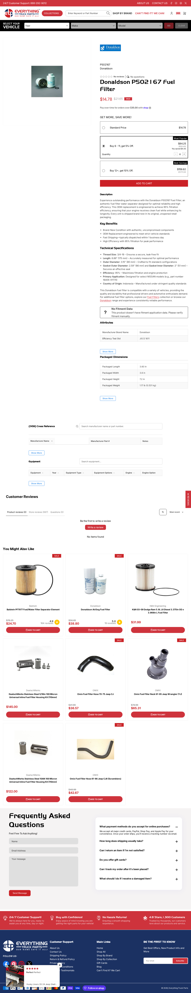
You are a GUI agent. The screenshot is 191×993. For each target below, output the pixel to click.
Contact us (159, 3)
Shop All (101, 951)
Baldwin (33, 606)
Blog (99, 966)
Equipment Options (103, 473)
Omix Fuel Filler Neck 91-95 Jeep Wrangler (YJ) (158, 694)
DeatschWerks (33, 690)
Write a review (95, 527)
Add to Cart (34, 630)
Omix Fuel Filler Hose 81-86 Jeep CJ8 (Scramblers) (95, 778)
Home (100, 948)
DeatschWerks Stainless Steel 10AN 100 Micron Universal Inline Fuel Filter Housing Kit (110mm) (33, 780)
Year (54, 473)
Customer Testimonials (62, 970)
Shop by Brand (122, 13)
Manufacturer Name (39, 441)
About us (143, 3)
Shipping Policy (58, 955)
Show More (108, 351)
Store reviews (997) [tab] (38, 512)
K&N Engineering (158, 606)
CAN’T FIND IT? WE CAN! (149, 13)
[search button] (108, 13)
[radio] (144, 128)
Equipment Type (74, 473)
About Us (55, 948)
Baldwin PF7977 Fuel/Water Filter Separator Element (33, 609)
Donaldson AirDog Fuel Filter (95, 609)
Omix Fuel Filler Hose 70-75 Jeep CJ (95, 694)
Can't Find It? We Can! (108, 970)
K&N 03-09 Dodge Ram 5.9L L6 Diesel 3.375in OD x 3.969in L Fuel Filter (158, 611)
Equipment (36, 473)
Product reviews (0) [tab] (16, 512)
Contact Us (56, 951)
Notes (145, 441)
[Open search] (163, 512)
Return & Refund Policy (62, 959)
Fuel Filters (153, 297)
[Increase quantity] (184, 154)
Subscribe (180, 961)
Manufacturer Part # (100, 441)
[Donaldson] (110, 47)
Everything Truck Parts (178, 988)
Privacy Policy (57, 963)
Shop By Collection (107, 959)
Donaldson (105, 300)
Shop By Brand (104, 955)
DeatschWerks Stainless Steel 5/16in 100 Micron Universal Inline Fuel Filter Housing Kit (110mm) (33, 695)
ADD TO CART (144, 183)
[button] (178, 13)
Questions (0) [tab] (57, 512)
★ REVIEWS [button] (188, 499)
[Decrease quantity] (176, 154)
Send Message (20, 893)
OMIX (95, 690)
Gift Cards (102, 963)
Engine (129, 473)
